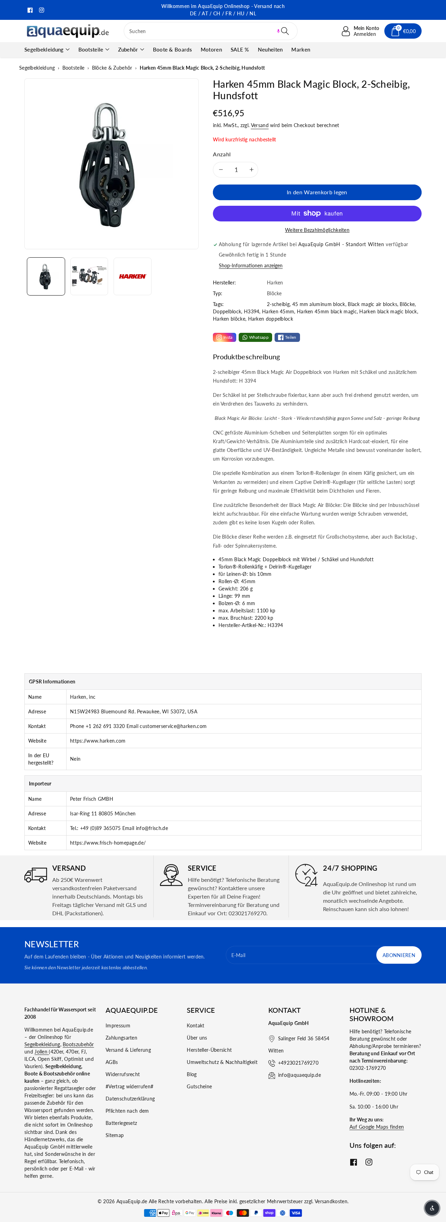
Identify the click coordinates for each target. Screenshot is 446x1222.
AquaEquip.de (131, 1201)
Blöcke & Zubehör (112, 68)
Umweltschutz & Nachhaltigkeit (222, 1062)
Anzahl (222, 154)
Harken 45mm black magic (327, 311)
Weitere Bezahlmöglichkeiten (317, 230)
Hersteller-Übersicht (209, 1050)
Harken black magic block (388, 311)
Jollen (41, 1052)
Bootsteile (90, 49)
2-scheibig (278, 304)
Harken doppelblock (270, 319)
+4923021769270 (298, 1063)
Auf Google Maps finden (376, 1127)
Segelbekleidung (44, 49)
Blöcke (407, 304)
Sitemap (115, 1135)
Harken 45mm (278, 311)
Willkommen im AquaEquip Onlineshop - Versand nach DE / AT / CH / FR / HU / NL (223, 9)
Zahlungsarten (121, 1038)
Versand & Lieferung (128, 1050)
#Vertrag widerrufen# (129, 1086)
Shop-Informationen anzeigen (251, 265)
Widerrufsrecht (123, 1074)
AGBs (112, 1062)
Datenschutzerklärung (130, 1099)
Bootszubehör (78, 1044)
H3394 (252, 311)
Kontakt (195, 1025)
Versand (260, 125)
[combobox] (210, 31)
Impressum (118, 1025)
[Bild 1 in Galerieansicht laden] (46, 276)
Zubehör (128, 49)
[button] (278, 31)
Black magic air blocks (372, 304)
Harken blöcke (229, 319)
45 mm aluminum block (318, 304)
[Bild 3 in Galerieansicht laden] (132, 276)
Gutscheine (199, 1086)
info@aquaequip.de (299, 1075)
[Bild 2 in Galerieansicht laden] (89, 276)
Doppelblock (227, 311)
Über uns (197, 1038)
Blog (192, 1074)
